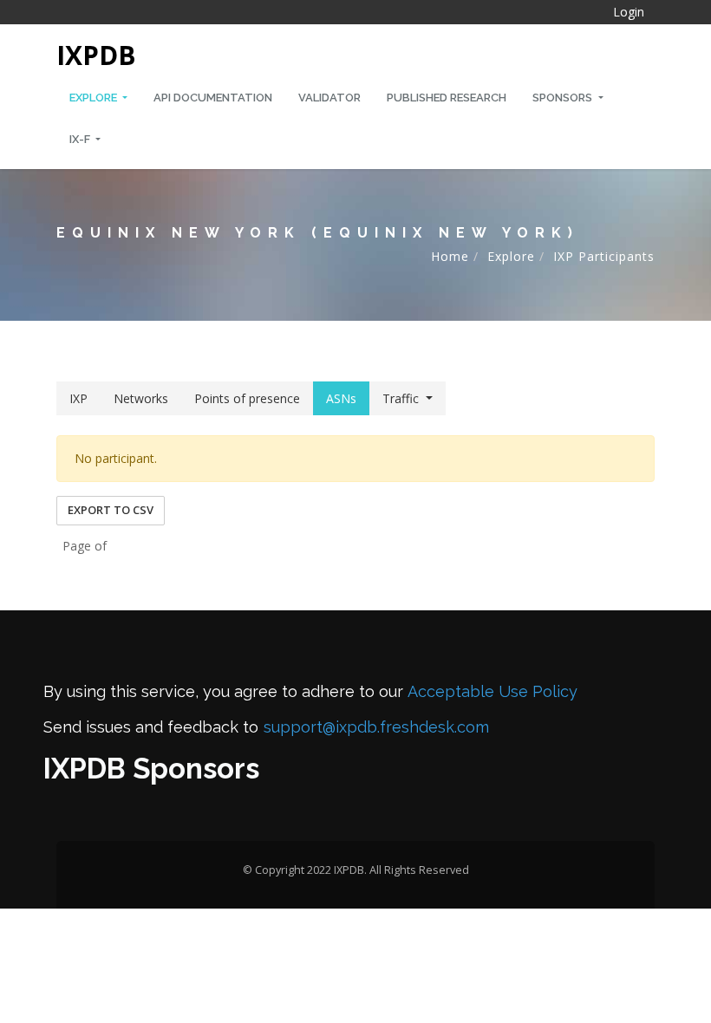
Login (628, 11)
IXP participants (604, 256)
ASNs (341, 398)
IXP (78, 398)
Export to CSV (110, 510)
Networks (141, 398)
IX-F (81, 139)
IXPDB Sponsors (151, 768)
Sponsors (563, 97)
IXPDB (96, 55)
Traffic (400, 398)
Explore (94, 97)
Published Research (446, 97)
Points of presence (247, 398)
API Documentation (212, 97)
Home (450, 256)
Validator (329, 97)
